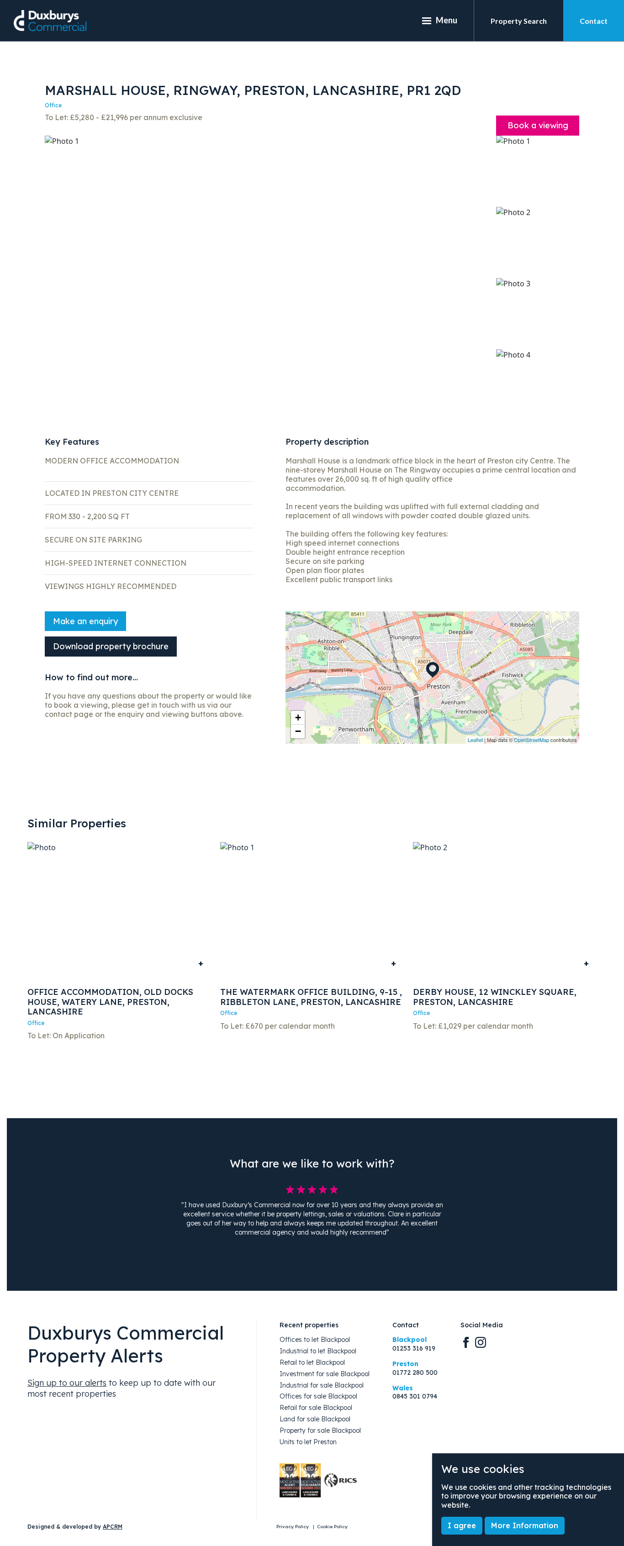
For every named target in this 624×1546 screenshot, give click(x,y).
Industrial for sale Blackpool (322, 1385)
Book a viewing (538, 125)
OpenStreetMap (531, 739)
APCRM (112, 1526)
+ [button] (298, 717)
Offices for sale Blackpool (318, 1396)
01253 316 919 (413, 1348)
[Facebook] (465, 1342)
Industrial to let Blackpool (318, 1351)
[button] (58, 273)
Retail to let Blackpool (312, 1363)
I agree (462, 1525)
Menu (446, 20)
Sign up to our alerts (66, 1383)
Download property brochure (111, 646)
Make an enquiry (85, 621)
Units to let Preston (308, 1442)
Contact (594, 20)
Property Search (519, 20)
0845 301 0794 (414, 1396)
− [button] (298, 731)
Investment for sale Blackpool (325, 1374)
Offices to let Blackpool (315, 1340)
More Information (524, 1525)
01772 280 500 (415, 1373)
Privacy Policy (293, 1527)
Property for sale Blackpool (320, 1431)
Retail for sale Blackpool (316, 1408)
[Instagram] (480, 1342)
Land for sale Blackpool (315, 1419)
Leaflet (475, 739)
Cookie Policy (332, 1527)
